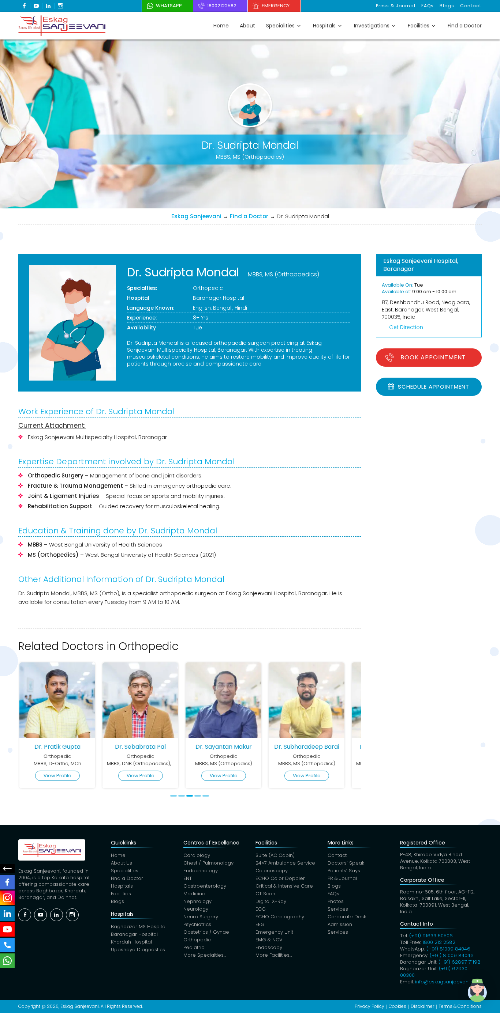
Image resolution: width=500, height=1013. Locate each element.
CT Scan (265, 893)
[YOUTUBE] (7, 929)
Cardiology (196, 855)
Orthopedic (208, 288)
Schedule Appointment (432, 386)
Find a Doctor (465, 25)
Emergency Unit (274, 932)
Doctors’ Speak (346, 862)
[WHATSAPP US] (7, 960)
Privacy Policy (369, 1006)
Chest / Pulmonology (208, 862)
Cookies (397, 1006)
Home (221, 25)
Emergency (276, 5)
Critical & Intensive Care (284, 885)
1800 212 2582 (438, 942)
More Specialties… (204, 955)
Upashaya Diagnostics (138, 949)
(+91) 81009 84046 (448, 948)
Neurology (195, 909)
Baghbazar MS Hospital (139, 926)
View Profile (56, 775)
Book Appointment (433, 357)
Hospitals (324, 25)
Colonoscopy (271, 870)
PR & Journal (342, 878)
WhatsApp (169, 5)
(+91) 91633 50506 (431, 935)
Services (338, 909)
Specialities (280, 25)
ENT (187, 878)
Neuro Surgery (200, 916)
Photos (336, 901)
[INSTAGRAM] (7, 898)
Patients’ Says (344, 870)
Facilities (418, 25)
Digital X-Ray (270, 901)
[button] (477, 990)
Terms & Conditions (460, 1006)
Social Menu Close (7, 868)
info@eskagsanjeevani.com (448, 981)
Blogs (447, 6)
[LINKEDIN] (7, 913)
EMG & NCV (269, 939)
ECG (260, 909)
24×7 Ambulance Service (285, 862)
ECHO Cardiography (279, 916)
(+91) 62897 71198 (460, 962)
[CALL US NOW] (7, 945)
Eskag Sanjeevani (196, 216)
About (247, 25)
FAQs (427, 6)
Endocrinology (200, 870)
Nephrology (197, 901)
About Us (121, 862)
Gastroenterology (204, 885)
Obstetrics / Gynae (206, 932)
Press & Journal (395, 6)
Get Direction (406, 327)
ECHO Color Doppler (280, 878)
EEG (260, 924)
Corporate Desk (347, 916)
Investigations (371, 25)
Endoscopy (268, 947)
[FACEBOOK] (7, 882)
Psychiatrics (197, 924)
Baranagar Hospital (218, 298)
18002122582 (221, 5)
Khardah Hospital (131, 941)
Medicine (194, 893)
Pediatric (193, 947)
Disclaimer (422, 1006)
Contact (470, 6)
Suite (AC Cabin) (275, 855)
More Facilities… (273, 955)
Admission (340, 924)
